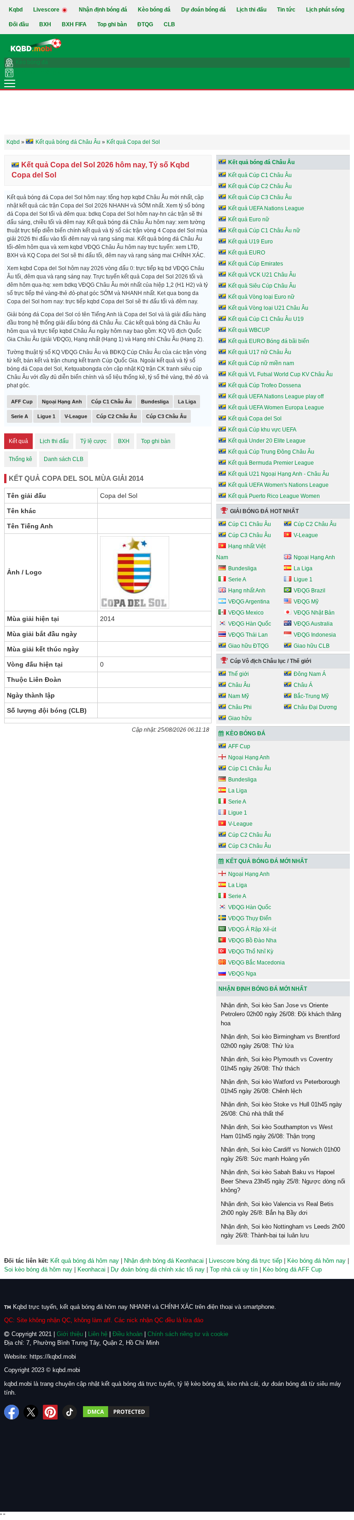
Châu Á (303, 685)
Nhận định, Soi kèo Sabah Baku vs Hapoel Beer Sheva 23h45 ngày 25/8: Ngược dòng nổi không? (283, 1181)
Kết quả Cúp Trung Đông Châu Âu (271, 452)
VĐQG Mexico (246, 612)
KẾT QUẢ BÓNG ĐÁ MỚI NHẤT (266, 861)
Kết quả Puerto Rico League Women (274, 496)
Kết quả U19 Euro (250, 241)
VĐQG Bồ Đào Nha (252, 940)
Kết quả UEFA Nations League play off (276, 396)
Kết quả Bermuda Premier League (271, 463)
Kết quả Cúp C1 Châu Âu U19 (266, 319)
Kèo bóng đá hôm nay (316, 1260)
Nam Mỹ (238, 696)
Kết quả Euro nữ (248, 219)
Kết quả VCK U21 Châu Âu (262, 275)
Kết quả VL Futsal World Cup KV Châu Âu (280, 374)
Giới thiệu (70, 1334)
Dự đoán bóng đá (203, 9)
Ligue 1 (46, 416)
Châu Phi (240, 707)
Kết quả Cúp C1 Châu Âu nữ (264, 230)
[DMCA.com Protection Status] (116, 1412)
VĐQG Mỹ (306, 601)
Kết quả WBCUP (249, 330)
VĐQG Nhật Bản (314, 612)
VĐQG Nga (242, 973)
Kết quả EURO (246, 252)
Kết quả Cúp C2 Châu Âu (260, 186)
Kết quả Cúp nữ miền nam (261, 363)
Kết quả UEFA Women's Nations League (278, 485)
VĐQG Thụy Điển (249, 918)
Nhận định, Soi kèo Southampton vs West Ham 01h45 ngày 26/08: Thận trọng (277, 1132)
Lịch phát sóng (325, 9)
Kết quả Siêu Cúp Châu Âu (262, 286)
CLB (169, 24)
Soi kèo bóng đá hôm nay (38, 1269)
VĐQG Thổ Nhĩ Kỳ (250, 951)
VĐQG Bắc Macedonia (256, 962)
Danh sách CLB (63, 459)
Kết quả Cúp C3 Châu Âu (260, 197)
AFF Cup (22, 401)
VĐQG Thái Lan (248, 635)
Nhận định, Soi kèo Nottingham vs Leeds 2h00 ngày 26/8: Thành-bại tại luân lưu (283, 1231)
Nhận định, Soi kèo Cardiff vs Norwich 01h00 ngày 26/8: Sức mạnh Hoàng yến (280, 1154)
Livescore (47, 9)
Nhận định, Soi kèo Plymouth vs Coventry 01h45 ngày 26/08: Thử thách (277, 1064)
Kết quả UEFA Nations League (266, 208)
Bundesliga (155, 401)
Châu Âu (239, 685)
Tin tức (286, 9)
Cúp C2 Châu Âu (116, 416)
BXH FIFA (74, 24)
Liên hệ (97, 1334)
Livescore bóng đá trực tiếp (245, 1260)
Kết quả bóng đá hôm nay (84, 1260)
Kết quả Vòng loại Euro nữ (261, 297)
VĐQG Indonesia (315, 635)
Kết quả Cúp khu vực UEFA (262, 429)
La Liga (187, 401)
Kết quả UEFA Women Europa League (276, 407)
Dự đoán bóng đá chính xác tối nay (158, 1269)
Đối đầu (19, 24)
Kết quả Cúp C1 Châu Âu (260, 175)
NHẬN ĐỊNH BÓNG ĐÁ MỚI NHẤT (262, 989)
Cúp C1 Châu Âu (111, 401)
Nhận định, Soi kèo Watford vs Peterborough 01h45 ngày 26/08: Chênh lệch (280, 1086)
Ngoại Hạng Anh (62, 401)
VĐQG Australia (313, 624)
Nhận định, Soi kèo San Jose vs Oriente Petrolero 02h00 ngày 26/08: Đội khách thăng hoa (281, 1014)
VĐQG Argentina (249, 601)
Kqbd (16, 9)
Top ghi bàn (112, 24)
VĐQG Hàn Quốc (249, 624)
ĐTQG (145, 24)
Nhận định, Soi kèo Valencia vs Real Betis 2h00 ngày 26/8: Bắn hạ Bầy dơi (277, 1209)
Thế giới (238, 674)
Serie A (19, 416)
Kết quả (18, 441)
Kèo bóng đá (154, 9)
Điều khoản (127, 1334)
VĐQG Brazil (309, 590)
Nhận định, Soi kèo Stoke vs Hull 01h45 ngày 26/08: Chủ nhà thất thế (281, 1109)
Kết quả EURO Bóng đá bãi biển (268, 341)
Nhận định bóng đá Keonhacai (164, 1260)
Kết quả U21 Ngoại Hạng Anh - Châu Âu (278, 474)
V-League (76, 416)
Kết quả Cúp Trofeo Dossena (264, 385)
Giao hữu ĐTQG (248, 646)
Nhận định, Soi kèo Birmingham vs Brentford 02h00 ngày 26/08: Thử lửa (280, 1041)
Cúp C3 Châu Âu (166, 416)
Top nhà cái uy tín (234, 1269)
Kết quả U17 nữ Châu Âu (259, 352)
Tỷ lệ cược (93, 441)
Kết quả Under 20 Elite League (267, 441)
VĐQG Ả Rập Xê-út (252, 929)
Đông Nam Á (310, 674)
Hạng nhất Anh (247, 590)
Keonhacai (91, 1269)
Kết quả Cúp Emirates (255, 263)
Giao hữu (240, 718)
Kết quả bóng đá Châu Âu (261, 162)
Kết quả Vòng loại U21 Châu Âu (268, 308)
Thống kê (20, 459)
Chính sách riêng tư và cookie (188, 1334)
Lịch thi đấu (251, 9)
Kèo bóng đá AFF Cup (292, 1269)
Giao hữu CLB (312, 646)
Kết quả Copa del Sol (255, 418)
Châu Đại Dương (315, 707)
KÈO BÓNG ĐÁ (246, 733)
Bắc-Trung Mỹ (311, 696)
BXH (45, 24)
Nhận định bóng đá (103, 9)
